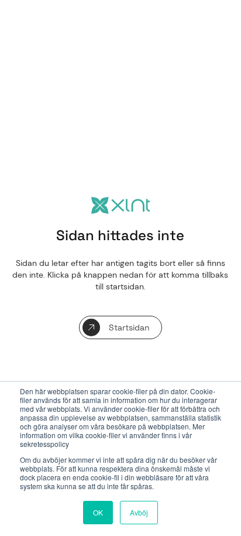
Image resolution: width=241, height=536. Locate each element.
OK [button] (98, 512)
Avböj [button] (139, 512)
